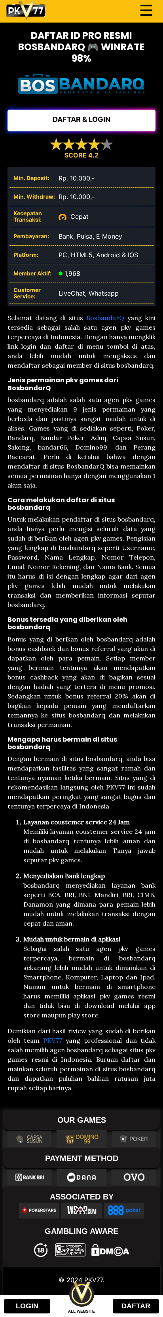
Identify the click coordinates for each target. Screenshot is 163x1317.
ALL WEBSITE (81, 1311)
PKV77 (52, 1040)
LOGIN (27, 1306)
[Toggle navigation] (146, 10)
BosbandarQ (105, 318)
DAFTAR (135, 1306)
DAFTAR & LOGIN (81, 119)
